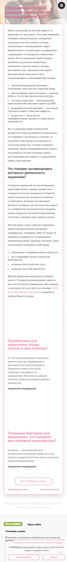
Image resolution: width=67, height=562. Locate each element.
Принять (53, 557)
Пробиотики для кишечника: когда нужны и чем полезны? (28, 345)
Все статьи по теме (33, 481)
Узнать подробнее (23, 557)
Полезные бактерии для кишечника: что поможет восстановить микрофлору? (32, 437)
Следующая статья (49, 489)
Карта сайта (34, 524)
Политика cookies (15, 531)
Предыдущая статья (18, 489)
